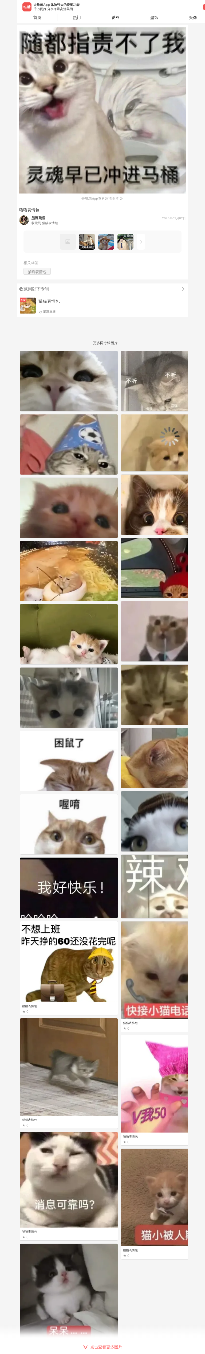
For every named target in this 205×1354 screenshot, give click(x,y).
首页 (37, 17)
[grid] (104, 852)
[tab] (76, 17)
